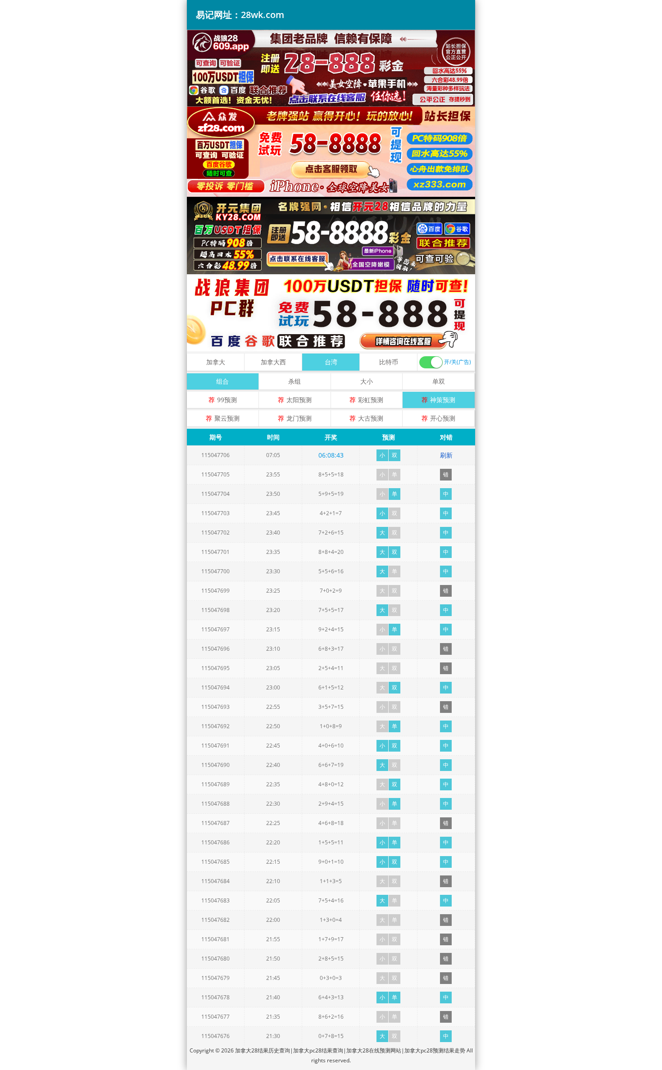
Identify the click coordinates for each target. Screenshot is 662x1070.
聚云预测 (227, 418)
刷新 (446, 455)
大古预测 (370, 418)
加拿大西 (273, 362)
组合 (222, 381)
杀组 (294, 381)
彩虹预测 (370, 399)
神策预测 (442, 399)
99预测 (227, 399)
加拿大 (215, 362)
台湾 (331, 362)
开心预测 (442, 418)
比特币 (388, 362)
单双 (438, 381)
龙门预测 (299, 418)
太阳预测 (299, 399)
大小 (366, 381)
